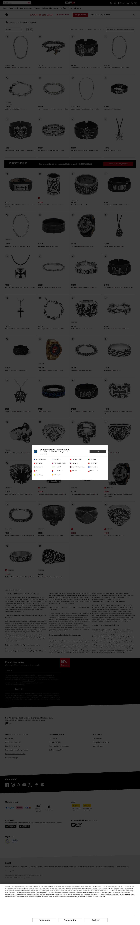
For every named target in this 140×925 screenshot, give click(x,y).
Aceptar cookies (44, 920)
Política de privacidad (99, 896)
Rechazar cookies (70, 920)
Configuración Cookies (54, 896)
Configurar (96, 920)
